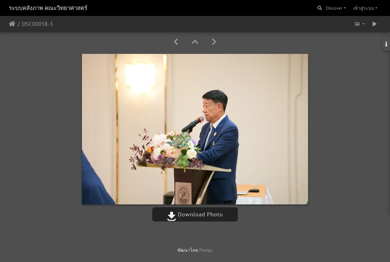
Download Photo (199, 214)
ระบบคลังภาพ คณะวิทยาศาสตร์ (48, 8)
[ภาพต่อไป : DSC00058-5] (214, 41)
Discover (334, 8)
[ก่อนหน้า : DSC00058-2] (176, 41)
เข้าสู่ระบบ (363, 8)
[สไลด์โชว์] (374, 24)
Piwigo (206, 250)
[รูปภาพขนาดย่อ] (195, 41)
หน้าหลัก (12, 24)
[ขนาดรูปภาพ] (359, 24)
